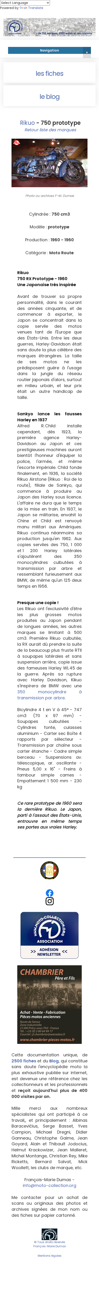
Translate (35, 8)
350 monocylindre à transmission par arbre (49, 695)
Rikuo (27, 123)
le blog (50, 96)
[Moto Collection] (49, 1234)
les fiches (49, 73)
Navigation (64, 51)
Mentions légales (49, 1256)
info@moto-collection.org (49, 1185)
